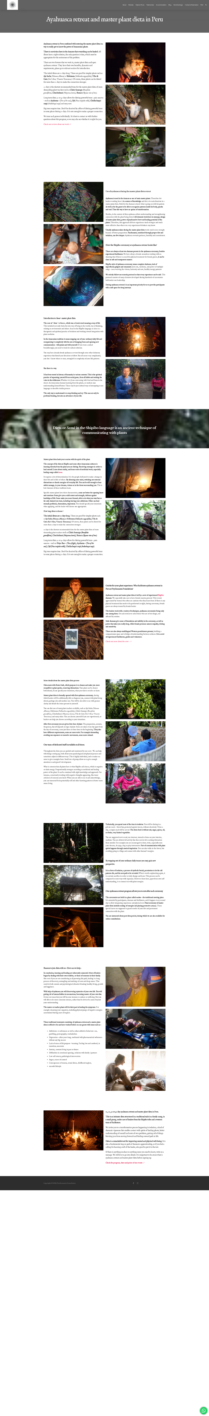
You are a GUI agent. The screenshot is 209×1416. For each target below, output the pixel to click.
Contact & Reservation (191, 5)
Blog (170, 5)
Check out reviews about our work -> (57, 124)
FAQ (202, 5)
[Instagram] (137, 1183)
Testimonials (150, 5)
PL (206, 5)
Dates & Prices (140, 5)
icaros (60, 472)
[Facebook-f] (133, 1183)
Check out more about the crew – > (118, 641)
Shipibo (161, 595)
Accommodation (161, 5)
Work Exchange (178, 5)
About (124, 5)
